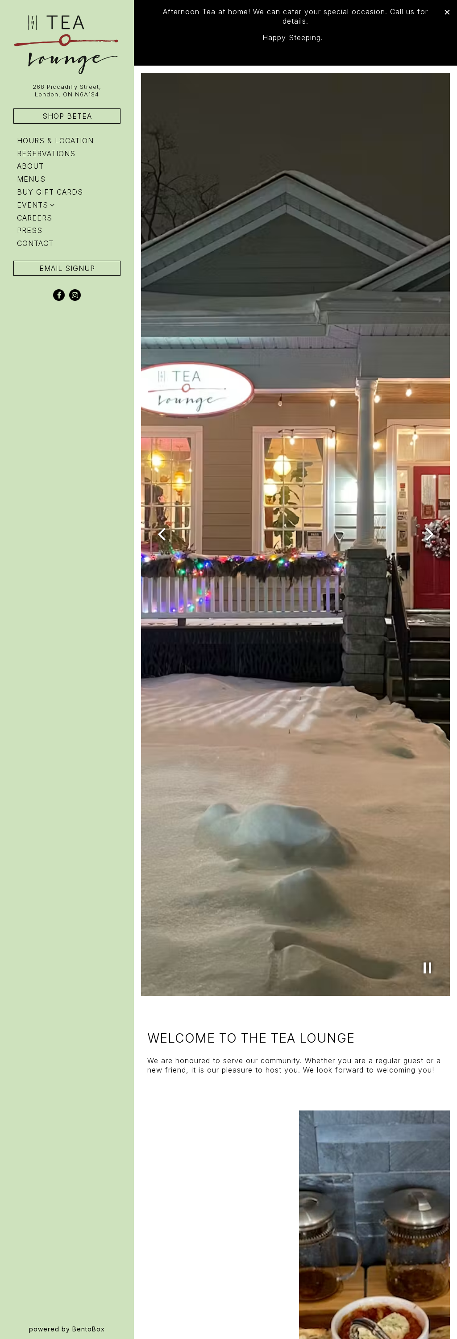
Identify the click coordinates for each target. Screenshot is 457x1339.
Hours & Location (55, 140)
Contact (35, 243)
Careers (34, 217)
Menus (31, 179)
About (30, 166)
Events (32, 204)
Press (29, 230)
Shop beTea (67, 116)
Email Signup (67, 268)
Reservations (48, 153)
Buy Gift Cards (52, 191)
